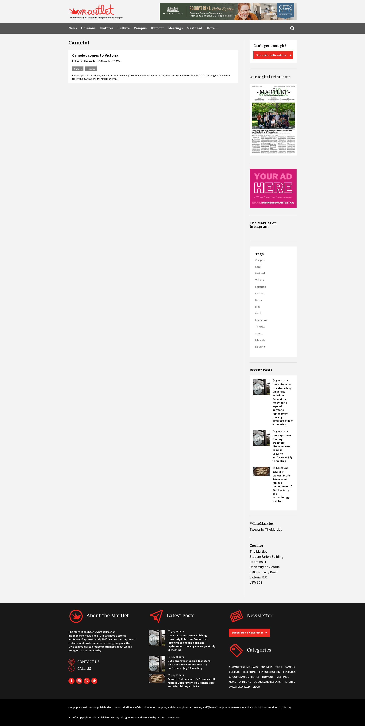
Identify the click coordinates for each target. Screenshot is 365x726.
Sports (259, 333)
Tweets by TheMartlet (266, 529)
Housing (260, 346)
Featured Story (269, 672)
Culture (123, 28)
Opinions (88, 28)
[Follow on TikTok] (94, 681)
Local (258, 266)
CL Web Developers (168, 717)
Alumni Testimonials (243, 667)
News (72, 28)
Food (258, 313)
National (260, 273)
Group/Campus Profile (244, 677)
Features (106, 28)
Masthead (194, 28)
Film (257, 306)
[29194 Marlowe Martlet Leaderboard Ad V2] (228, 19)
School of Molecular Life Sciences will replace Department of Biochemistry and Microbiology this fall (282, 486)
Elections (249, 672)
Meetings (175, 28)
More (210, 28)
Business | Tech (271, 667)
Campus (140, 28)
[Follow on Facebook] (71, 681)
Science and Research (268, 681)
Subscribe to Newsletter (272, 55)
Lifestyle (260, 340)
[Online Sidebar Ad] (273, 207)
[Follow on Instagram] (79, 681)
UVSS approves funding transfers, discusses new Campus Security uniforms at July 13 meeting (189, 664)
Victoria (259, 280)
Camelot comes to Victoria (95, 55)
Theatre (91, 68)
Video (256, 686)
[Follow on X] (87, 681)
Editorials (260, 286)
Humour (157, 28)
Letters (259, 293)
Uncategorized (239, 686)
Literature (261, 320)
